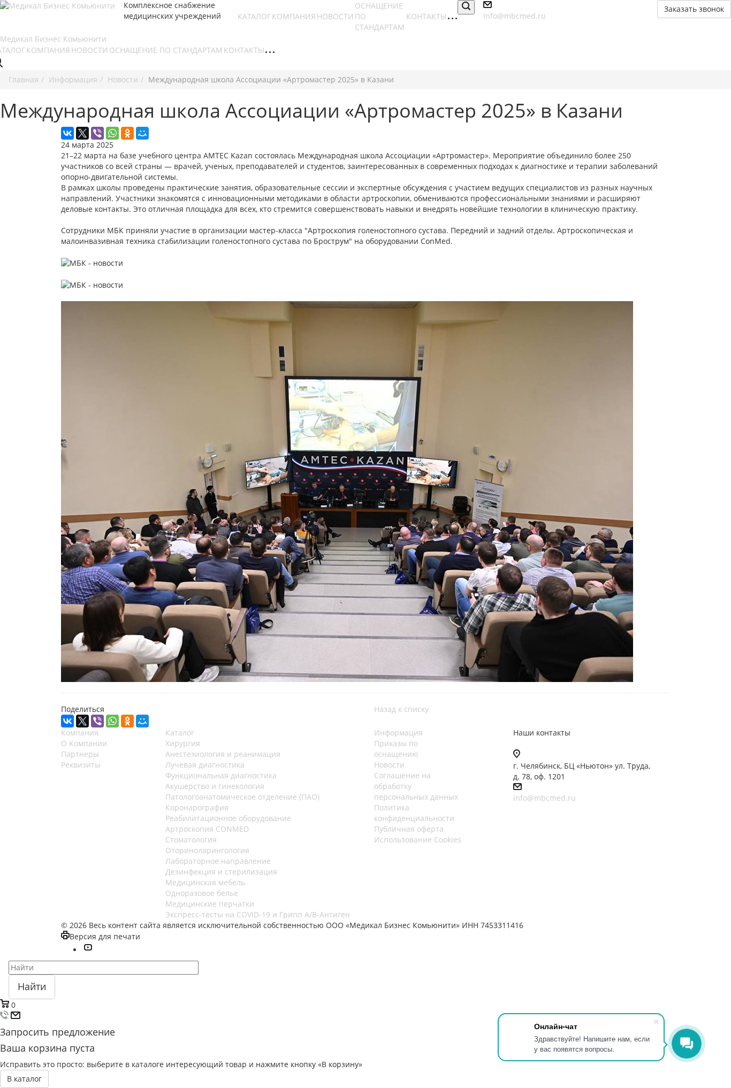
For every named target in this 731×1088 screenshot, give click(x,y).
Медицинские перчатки (209, 904)
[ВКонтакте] (67, 133)
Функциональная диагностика (221, 775)
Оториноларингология (207, 850)
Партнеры (80, 754)
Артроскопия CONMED (207, 829)
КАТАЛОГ (254, 16)
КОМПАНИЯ (294, 16)
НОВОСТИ (335, 16)
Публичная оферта (409, 829)
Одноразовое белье (201, 893)
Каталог (179, 732)
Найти (32, 986)
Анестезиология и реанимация (222, 754)
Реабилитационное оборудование (228, 818)
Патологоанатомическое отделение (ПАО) (242, 797)
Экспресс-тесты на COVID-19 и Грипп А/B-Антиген (257, 914)
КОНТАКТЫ (426, 16)
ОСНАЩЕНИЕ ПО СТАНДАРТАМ (166, 50)
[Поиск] (466, 7)
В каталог (24, 1079)
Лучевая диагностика (205, 765)
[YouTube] (87, 950)
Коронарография (197, 807)
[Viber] (97, 133)
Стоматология (191, 839)
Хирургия (182, 743)
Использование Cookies (417, 839)
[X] (82, 133)
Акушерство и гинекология (214, 786)
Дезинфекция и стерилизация (221, 872)
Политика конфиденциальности (414, 812)
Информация (398, 732)
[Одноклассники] (127, 133)
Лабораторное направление (218, 861)
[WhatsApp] (112, 133)
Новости (389, 765)
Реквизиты (81, 765)
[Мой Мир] (142, 133)
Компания (79, 732)
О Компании (84, 743)
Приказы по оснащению (396, 748)
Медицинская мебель (205, 882)
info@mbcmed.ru (544, 798)
